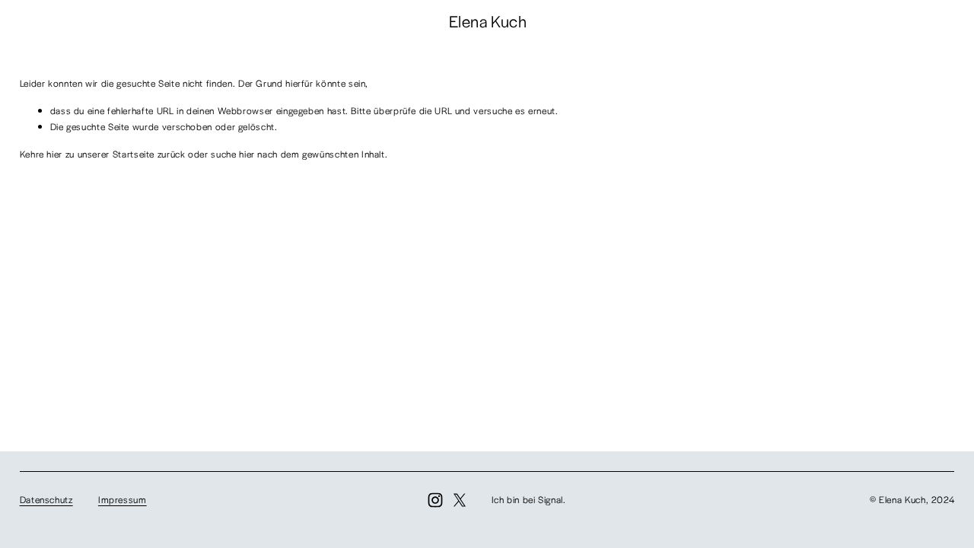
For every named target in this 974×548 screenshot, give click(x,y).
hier (54, 154)
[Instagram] (435, 500)
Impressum (122, 499)
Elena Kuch (488, 21)
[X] (459, 500)
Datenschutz (46, 499)
